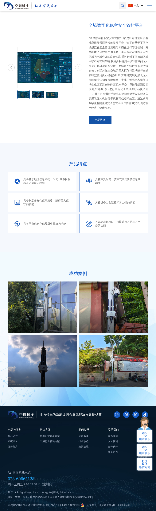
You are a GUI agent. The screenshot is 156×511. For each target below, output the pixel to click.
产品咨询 (100, 119)
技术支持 (75, 505)
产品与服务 (14, 429)
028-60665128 (21, 478)
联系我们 (113, 429)
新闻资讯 (84, 429)
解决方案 (45, 429)
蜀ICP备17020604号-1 (57, 505)
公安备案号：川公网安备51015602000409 (107, 505)
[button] (11, 67)
